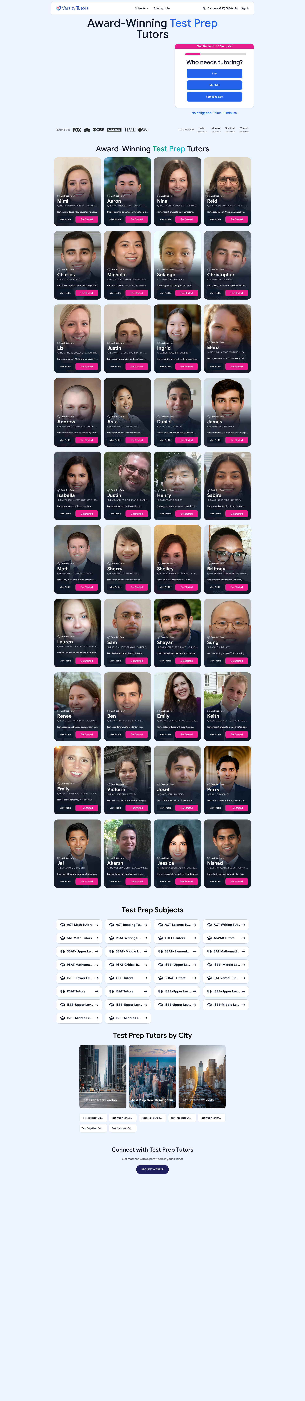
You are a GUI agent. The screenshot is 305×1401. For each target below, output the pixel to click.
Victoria (116, 789)
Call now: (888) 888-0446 (222, 8)
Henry (164, 495)
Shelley (165, 568)
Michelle (117, 274)
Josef (163, 789)
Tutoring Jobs (162, 8)
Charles (66, 274)
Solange (166, 274)
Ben (111, 716)
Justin (114, 348)
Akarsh (115, 863)
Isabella (66, 495)
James (214, 421)
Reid (212, 201)
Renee (64, 716)
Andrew (66, 421)
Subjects (140, 8)
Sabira (214, 495)
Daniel (164, 421)
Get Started (87, 219)
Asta (112, 421)
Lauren (65, 641)
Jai (60, 863)
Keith (213, 716)
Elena (213, 347)
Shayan (165, 642)
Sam (112, 642)
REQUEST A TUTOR (152, 1169)
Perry (213, 789)
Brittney (216, 568)
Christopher (221, 274)
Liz (60, 348)
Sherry (114, 568)
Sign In (245, 8)
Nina (162, 201)
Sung (213, 642)
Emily (163, 716)
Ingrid (164, 348)
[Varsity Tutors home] (72, 8)
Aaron (114, 201)
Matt (62, 568)
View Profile (65, 219)
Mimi (62, 201)
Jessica (165, 863)
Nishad (215, 863)
